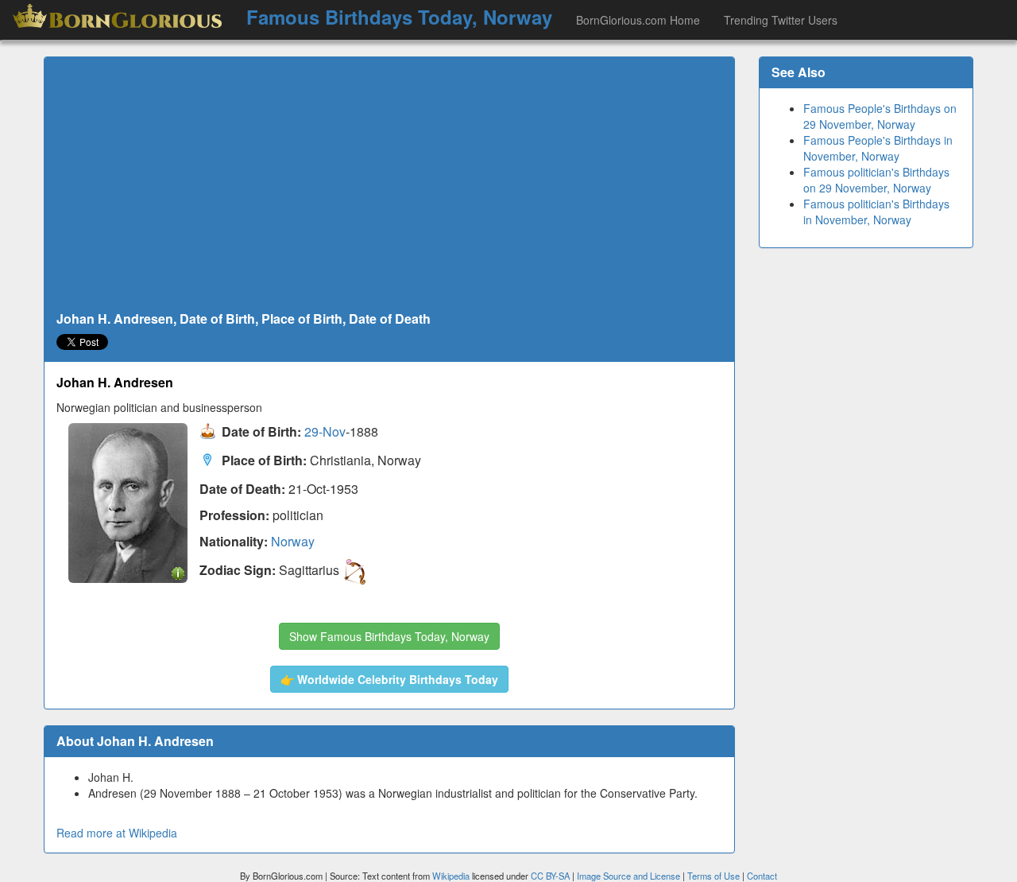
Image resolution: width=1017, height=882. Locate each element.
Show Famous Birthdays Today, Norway (389, 636)
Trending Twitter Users (780, 20)
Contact (762, 875)
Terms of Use (714, 875)
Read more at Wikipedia (116, 833)
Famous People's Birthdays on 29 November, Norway (880, 116)
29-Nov (325, 432)
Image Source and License (628, 875)
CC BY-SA (550, 875)
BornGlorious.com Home (638, 20)
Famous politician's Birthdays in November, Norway (876, 211)
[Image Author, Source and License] (178, 572)
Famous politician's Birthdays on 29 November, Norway (876, 180)
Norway (293, 541)
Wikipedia (451, 875)
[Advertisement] (389, 184)
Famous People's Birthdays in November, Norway (878, 148)
